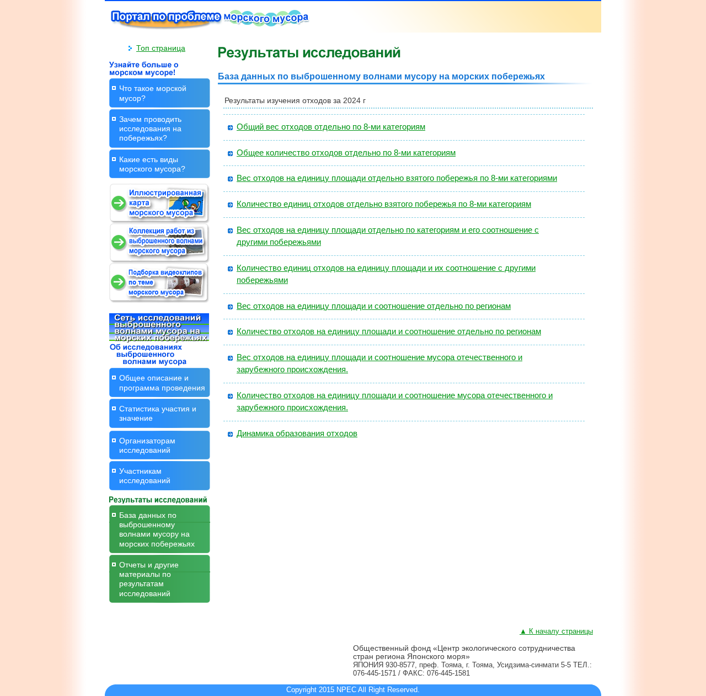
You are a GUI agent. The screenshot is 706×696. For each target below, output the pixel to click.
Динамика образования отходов (297, 433)
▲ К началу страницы (556, 631)
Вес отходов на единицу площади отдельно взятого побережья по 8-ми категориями (397, 178)
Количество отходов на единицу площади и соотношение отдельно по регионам (389, 331)
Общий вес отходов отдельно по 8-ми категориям (331, 126)
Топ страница (160, 48)
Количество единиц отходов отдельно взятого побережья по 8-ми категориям (384, 204)
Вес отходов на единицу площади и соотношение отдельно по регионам (374, 306)
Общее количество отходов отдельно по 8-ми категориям (346, 152)
